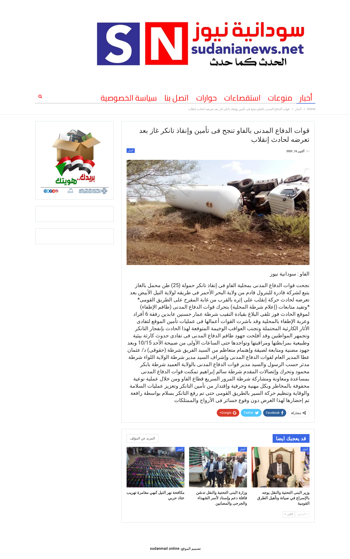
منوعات (280, 98)
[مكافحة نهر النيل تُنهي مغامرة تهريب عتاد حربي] (155, 467)
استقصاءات (242, 98)
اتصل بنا (176, 98)
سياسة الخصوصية (129, 98)
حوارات (206, 98)
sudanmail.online (164, 548)
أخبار (306, 98)
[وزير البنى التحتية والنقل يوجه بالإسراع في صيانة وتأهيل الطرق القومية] (281, 467)
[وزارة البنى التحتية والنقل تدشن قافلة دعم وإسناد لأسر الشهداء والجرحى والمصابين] (218, 467)
